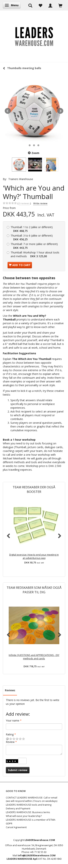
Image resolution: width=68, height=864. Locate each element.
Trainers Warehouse (20, 179)
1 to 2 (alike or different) (32, 229)
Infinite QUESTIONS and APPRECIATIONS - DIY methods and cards (34, 657)
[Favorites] (40, 5)
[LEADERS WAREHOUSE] (34, 36)
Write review (40, 203)
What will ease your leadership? (24, 816)
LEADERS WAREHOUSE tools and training (28, 804)
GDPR (9, 823)
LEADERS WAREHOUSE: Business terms (28, 812)
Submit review (17, 770)
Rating (10, 734)
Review (10, 742)
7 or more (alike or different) (34, 246)
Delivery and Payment (18, 808)
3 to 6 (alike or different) (32, 237)
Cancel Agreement (16, 827)
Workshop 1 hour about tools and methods (35, 254)
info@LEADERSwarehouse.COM (37, 855)
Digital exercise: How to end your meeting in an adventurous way (34, 556)
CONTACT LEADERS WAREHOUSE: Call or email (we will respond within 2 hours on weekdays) (31, 799)
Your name (12, 720)
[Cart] (60, 5)
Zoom (35, 153)
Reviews (10, 690)
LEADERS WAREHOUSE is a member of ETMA (30, 819)
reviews (24, 203)
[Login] (50, 5)
